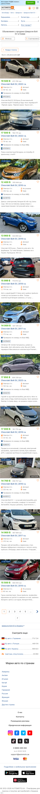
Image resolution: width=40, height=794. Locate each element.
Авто (12, 13)
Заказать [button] (30, 2)
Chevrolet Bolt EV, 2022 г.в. (13, 84)
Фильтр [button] (8, 38)
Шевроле (19, 13)
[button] (38, 8)
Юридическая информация (20, 725)
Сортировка (33, 38)
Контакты (20, 717)
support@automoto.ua (20, 754)
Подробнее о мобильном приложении (20, 767)
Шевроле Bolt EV (29, 13)
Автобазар (5, 13)
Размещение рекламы (20, 721)
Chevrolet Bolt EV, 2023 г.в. (13, 380)
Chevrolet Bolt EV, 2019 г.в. (13, 239)
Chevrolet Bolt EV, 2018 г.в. (13, 284)
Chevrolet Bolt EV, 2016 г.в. (13, 185)
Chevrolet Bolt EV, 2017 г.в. (13, 328)
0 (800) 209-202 (20, 748)
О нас (20, 712)
